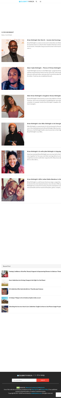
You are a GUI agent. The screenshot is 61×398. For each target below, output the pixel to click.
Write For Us (41, 387)
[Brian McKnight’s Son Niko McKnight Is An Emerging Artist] (12, 134)
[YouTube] (42, 375)
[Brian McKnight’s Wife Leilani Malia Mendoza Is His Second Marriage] (12, 189)
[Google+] (36, 375)
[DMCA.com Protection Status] (21, 387)
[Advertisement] (34, 17)
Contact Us (34, 387)
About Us (28, 387)
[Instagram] (38, 375)
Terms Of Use (35, 389)
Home (2, 35)
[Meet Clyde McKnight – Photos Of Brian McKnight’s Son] (12, 78)
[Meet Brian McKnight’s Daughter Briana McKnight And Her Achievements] (12, 106)
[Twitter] (40, 375)
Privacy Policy (44, 389)
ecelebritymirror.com (36, 393)
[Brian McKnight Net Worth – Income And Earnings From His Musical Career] (12, 50)
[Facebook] (34, 375)
